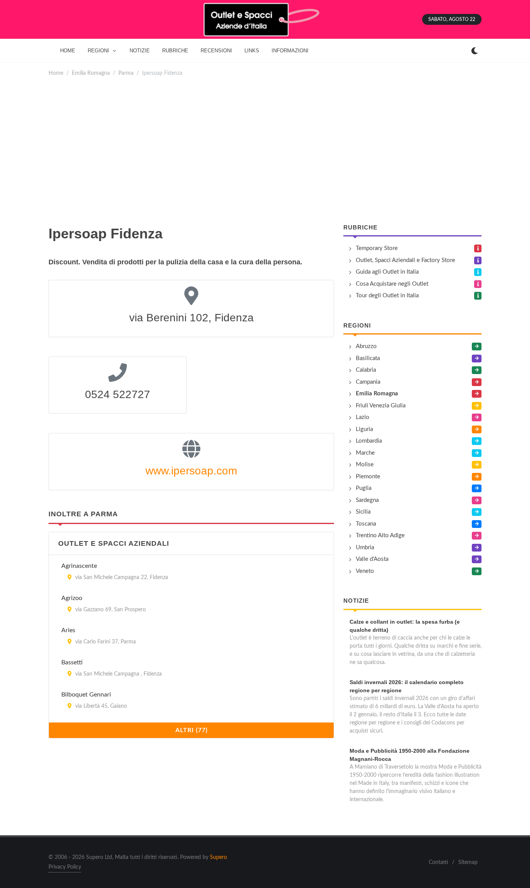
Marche (365, 453)
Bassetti (72, 662)
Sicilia (363, 512)
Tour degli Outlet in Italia (387, 295)
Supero (218, 857)
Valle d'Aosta (372, 559)
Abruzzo (366, 346)
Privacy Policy (64, 867)
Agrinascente (79, 566)
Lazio (362, 417)
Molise (365, 464)
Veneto (365, 571)
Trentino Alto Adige (380, 535)
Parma (125, 73)
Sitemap (468, 862)
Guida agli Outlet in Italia (387, 272)
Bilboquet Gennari (86, 694)
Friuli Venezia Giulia (380, 406)
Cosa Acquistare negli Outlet (392, 284)
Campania (368, 382)
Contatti (438, 862)
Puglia (363, 488)
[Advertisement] (281, 150)
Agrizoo (71, 598)
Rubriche (360, 227)
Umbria (365, 547)
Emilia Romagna (91, 73)
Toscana (366, 524)
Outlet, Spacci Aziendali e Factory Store (405, 260)
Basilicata (368, 358)
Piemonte (368, 476)
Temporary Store (377, 248)
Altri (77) (191, 730)
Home (55, 73)
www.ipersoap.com (191, 471)
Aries (68, 630)
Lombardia (369, 441)
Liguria (364, 429)
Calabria (366, 370)
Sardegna (367, 500)
